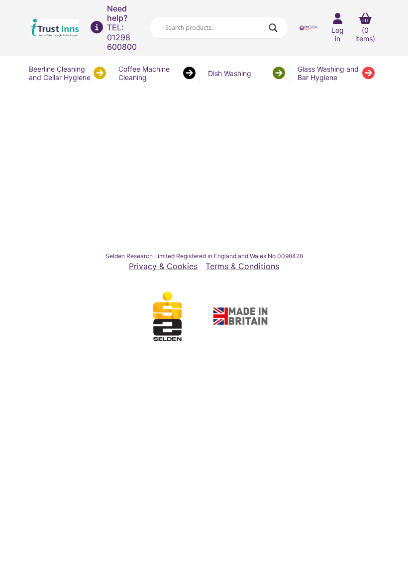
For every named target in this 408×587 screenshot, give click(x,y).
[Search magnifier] (273, 28)
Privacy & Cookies (163, 266)
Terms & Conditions (242, 266)
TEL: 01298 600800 (122, 36)
